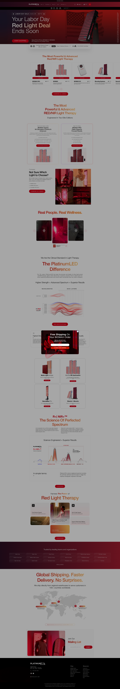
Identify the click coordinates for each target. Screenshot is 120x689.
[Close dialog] (78, 331)
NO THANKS (60, 350)
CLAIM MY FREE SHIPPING (60, 347)
